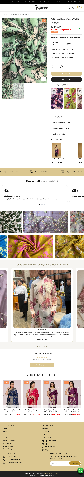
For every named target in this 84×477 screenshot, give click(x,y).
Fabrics (5, 431)
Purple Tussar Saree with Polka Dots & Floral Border (52, 411)
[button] (37, 346)
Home (5, 14)
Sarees (5, 429)
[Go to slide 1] (39, 204)
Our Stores (45, 431)
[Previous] (5, 50)
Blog (46, 450)
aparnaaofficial (50, 447)
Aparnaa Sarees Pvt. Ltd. (51, 473)
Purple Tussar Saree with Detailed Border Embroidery (72, 411)
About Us (45, 429)
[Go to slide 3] (42, 204)
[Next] (43, 50)
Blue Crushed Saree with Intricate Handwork (12, 411)
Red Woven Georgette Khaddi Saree (32, 411)
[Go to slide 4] (44, 204)
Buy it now (66, 79)
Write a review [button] (42, 365)
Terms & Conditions (9, 440)
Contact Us (45, 434)
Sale (4, 434)
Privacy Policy (7, 443)
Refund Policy (7, 449)
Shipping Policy (8, 446)
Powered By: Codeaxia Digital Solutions (42, 475)
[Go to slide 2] (41, 204)
